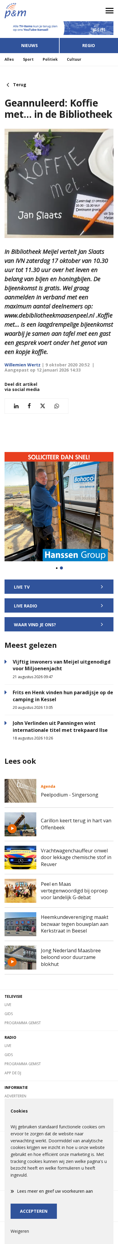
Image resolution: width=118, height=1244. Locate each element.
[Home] (29, 10)
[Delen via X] (42, 406)
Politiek (50, 59)
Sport (28, 59)
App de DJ (13, 1073)
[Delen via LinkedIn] (16, 406)
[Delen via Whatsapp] (57, 406)
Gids (9, 1013)
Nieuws (29, 45)
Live (8, 1004)
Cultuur (74, 59)
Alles (9, 59)
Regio (88, 45)
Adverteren (15, 1096)
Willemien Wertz (23, 365)
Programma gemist (23, 1022)
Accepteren (34, 1211)
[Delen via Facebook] (29, 406)
